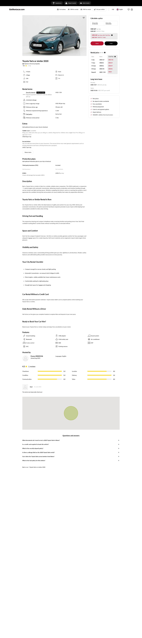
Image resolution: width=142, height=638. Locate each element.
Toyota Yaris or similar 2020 (37, 467)
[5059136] (84, 17)
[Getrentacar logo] (16, 9)
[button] (113, 9)
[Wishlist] (128, 9)
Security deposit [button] (30, 92)
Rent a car (25, 467)
